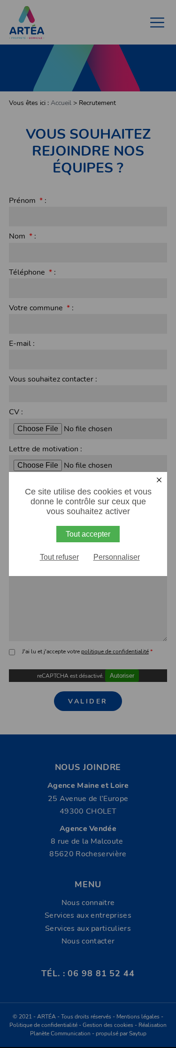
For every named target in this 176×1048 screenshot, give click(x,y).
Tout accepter (88, 534)
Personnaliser (116, 557)
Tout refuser (59, 557)
